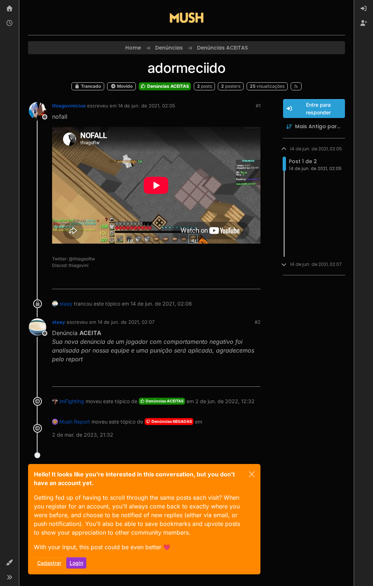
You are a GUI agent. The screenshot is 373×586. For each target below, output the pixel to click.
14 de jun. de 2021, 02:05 (146, 106)
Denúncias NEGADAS (171, 421)
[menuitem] (363, 9)
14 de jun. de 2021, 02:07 (126, 322)
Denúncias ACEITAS (167, 86)
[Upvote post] (228, 280)
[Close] (251, 474)
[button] (9, 563)
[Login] (363, 9)
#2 (257, 322)
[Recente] (9, 23)
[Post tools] (253, 280)
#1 (258, 106)
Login (76, 563)
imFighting (71, 401)
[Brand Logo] (186, 17)
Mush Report (74, 421)
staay (65, 303)
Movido (124, 86)
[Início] (9, 9)
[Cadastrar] (363, 23)
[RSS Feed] (296, 86)
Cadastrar (49, 563)
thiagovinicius (69, 106)
